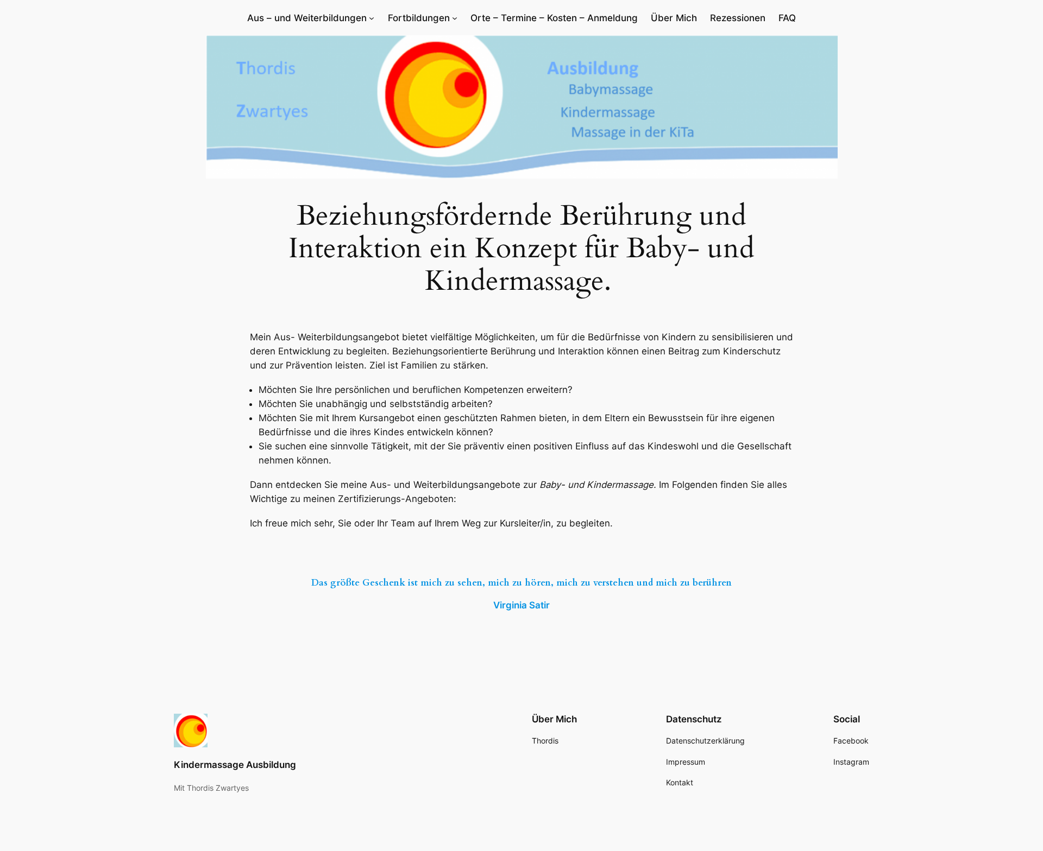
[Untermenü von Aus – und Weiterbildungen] (371, 18)
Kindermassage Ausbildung (235, 764)
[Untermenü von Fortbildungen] (454, 18)
